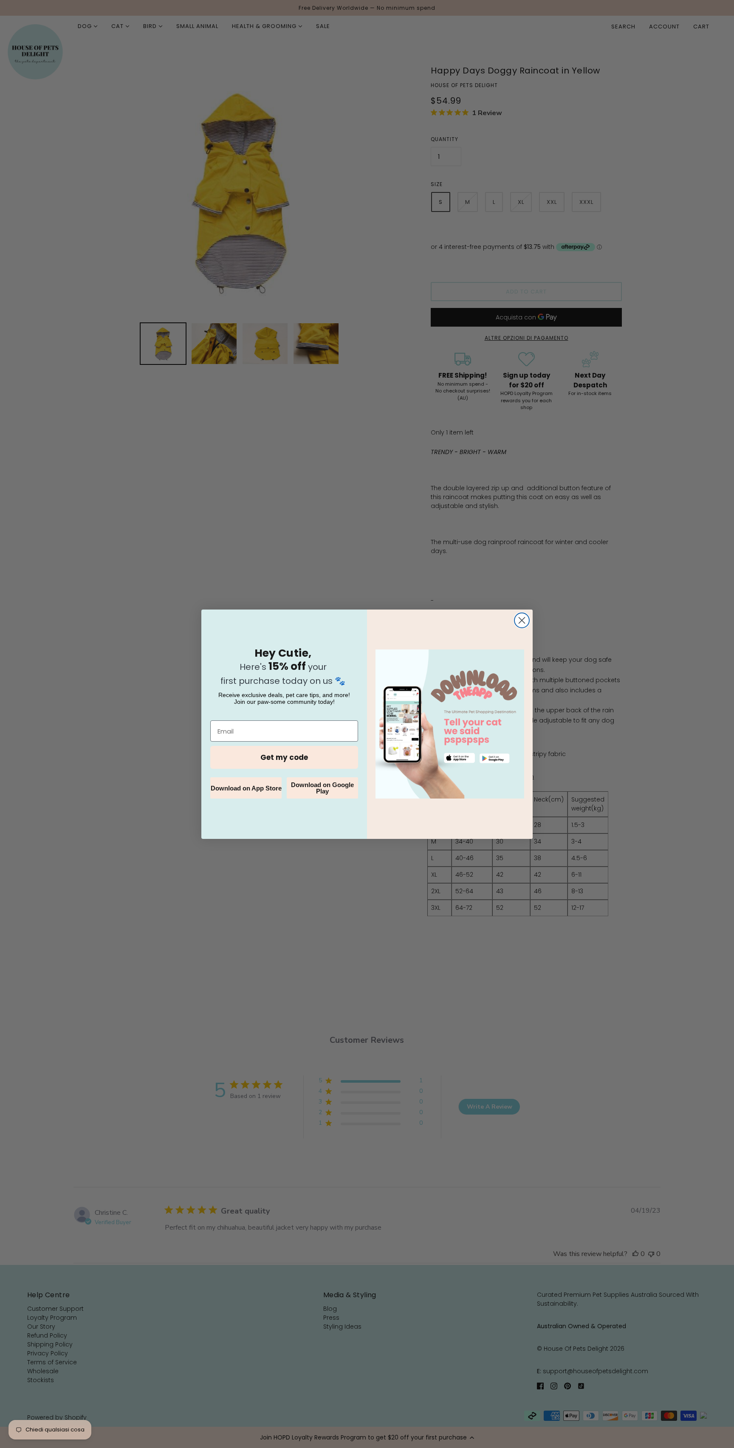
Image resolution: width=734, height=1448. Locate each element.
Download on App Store (246, 788)
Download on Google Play (322, 788)
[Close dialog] (521, 620)
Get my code (284, 757)
